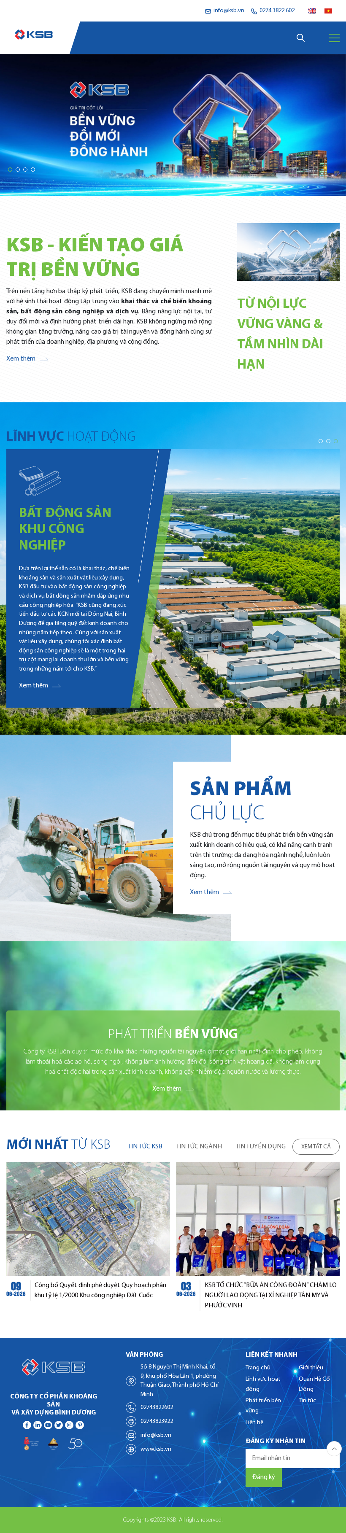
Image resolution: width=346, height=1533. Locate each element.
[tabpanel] (173, 1236)
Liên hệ (254, 1423)
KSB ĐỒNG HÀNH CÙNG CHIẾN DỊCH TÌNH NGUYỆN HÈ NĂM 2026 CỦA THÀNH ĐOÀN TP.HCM (283, 1295)
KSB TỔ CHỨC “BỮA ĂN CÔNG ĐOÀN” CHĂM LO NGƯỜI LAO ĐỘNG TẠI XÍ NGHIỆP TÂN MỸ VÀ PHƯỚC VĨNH (119, 1295)
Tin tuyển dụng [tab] (260, 1146)
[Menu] (334, 38)
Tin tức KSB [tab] (145, 1146)
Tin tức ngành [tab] (199, 1146)
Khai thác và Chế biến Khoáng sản (61, 500)
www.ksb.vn (156, 1449)
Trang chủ (258, 1368)
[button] (10, 169)
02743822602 (157, 1407)
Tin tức (307, 1401)
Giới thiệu (311, 1368)
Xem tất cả (316, 1147)
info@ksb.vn (156, 1435)
